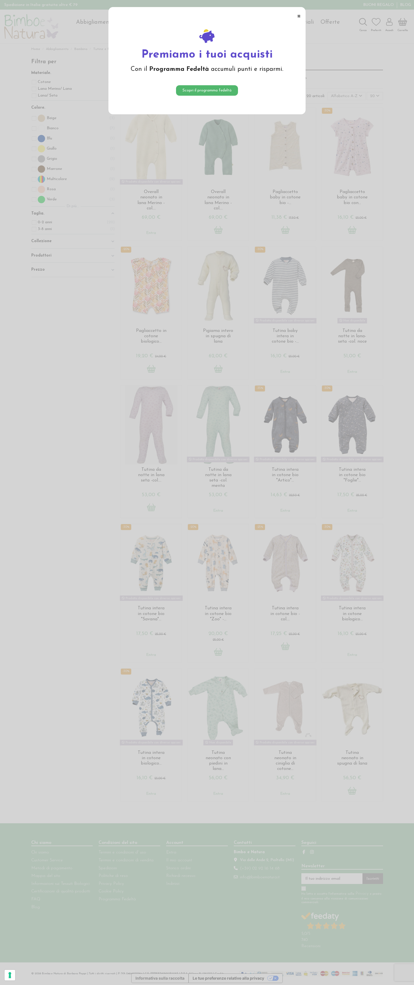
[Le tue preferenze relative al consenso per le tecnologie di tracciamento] (10, 975)
